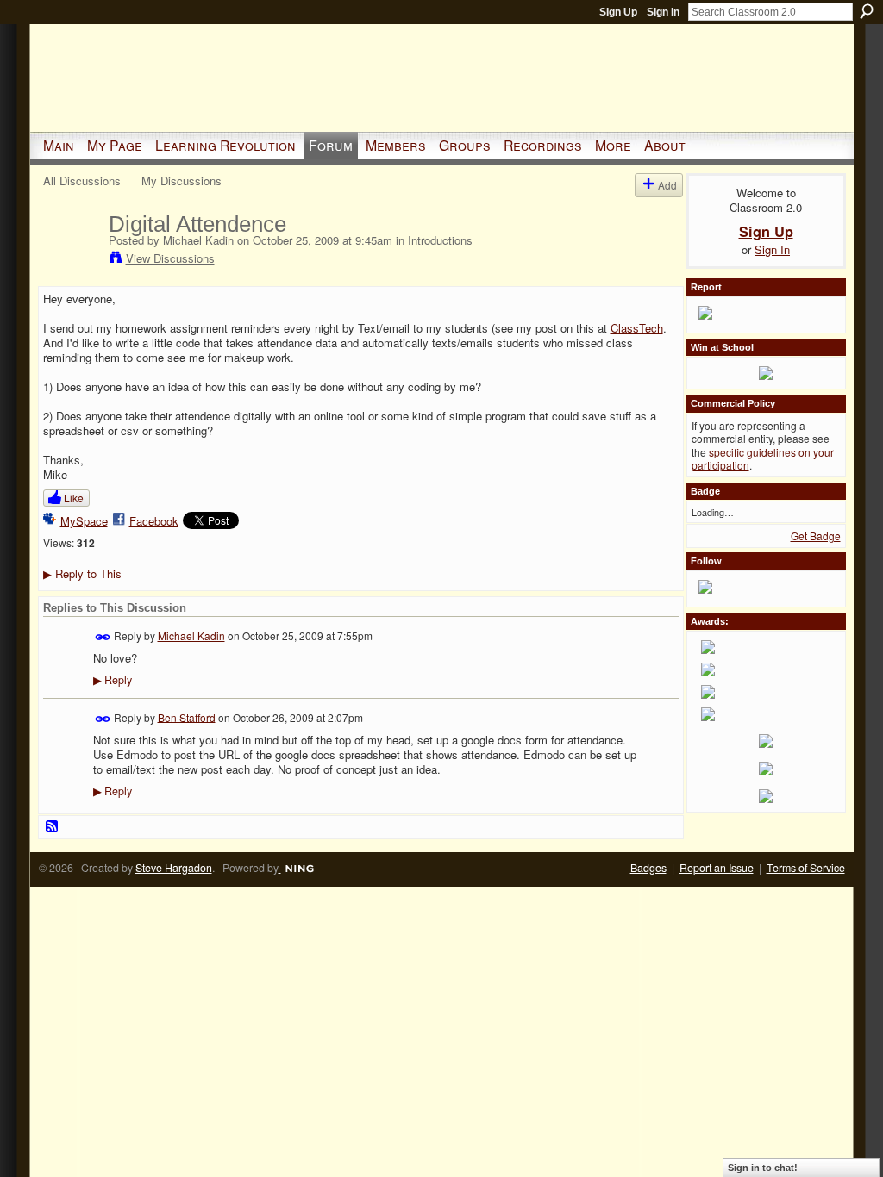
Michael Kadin (198, 240)
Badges (648, 867)
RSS (52, 827)
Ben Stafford (187, 716)
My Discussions (181, 180)
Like (74, 497)
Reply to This (82, 573)
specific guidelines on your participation (763, 459)
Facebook (153, 521)
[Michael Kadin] (70, 260)
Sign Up (618, 12)
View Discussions (170, 258)
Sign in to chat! (763, 1167)
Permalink (103, 637)
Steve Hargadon (173, 867)
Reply (112, 680)
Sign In (663, 12)
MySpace (84, 521)
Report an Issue (716, 867)
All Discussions (82, 180)
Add (667, 184)
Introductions (440, 240)
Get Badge (816, 535)
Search (867, 11)
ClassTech (637, 328)
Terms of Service (806, 867)
